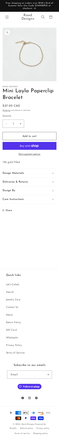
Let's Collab (12, 284)
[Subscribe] (48, 375)
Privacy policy (42, 428)
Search (10, 292)
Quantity (7, 115)
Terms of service (22, 433)
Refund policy (26, 428)
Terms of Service (15, 352)
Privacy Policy (14, 345)
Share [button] (9, 210)
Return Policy (13, 322)
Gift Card (11, 330)
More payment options (29, 154)
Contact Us (12, 307)
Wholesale (12, 337)
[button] (7, 17)
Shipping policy (40, 433)
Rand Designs (28, 424)
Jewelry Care (13, 299)
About (9, 314)
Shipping (6, 110)
